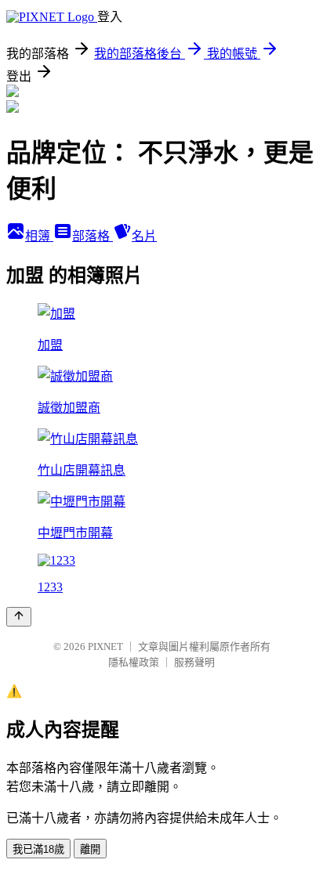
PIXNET (105, 646)
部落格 (92, 236)
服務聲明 (194, 662)
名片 (144, 236)
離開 (90, 849)
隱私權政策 (133, 662)
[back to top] (18, 617)
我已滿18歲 (38, 849)
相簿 (39, 236)
